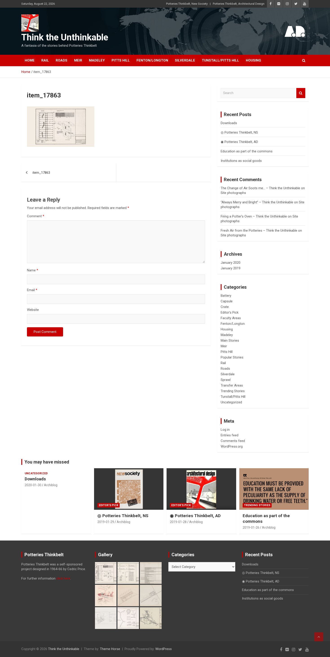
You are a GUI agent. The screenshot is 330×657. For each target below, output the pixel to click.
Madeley (97, 60)
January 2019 (230, 268)
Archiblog (50, 485)
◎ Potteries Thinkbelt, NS (239, 132)
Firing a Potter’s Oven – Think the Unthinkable (254, 216)
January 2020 (230, 263)
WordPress (163, 649)
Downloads (229, 123)
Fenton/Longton (152, 60)
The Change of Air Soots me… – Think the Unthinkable (260, 188)
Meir (78, 60)
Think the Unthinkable (64, 37)
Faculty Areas (231, 318)
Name (32, 270)
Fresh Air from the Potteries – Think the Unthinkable (259, 231)
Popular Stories (232, 357)
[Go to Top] (318, 636)
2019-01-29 (105, 522)
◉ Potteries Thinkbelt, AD (239, 142)
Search (300, 93)
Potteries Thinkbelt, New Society (187, 3)
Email (32, 290)
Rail (45, 60)
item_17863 (41, 173)
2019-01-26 (251, 527)
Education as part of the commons (247, 151)
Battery (226, 296)
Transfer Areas (232, 385)
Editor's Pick (229, 312)
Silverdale (185, 60)
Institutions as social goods (241, 161)
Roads (61, 60)
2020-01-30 (33, 485)
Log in (225, 430)
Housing (253, 60)
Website (33, 310)
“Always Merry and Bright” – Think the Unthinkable (257, 202)
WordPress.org (232, 446)
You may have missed (46, 462)
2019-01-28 (178, 522)
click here (63, 578)
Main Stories (230, 340)
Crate (225, 307)
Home (30, 60)
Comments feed (233, 441)
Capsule (227, 301)
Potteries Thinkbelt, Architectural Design (238, 3)
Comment (35, 216)
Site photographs (233, 193)
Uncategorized (231, 402)
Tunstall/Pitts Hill (220, 60)
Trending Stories (233, 391)
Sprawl (226, 380)
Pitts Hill (121, 60)
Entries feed (229, 435)
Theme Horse (110, 649)
